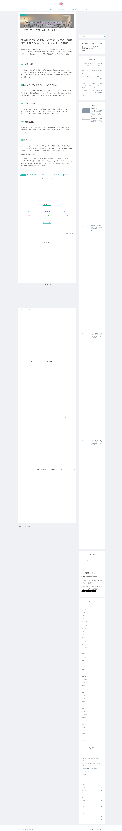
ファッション (92, 794)
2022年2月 (84, 666)
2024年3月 (84, 644)
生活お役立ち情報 (92, 790)
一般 (92, 778)
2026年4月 (84, 606)
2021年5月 (84, 695)
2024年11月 (84, 625)
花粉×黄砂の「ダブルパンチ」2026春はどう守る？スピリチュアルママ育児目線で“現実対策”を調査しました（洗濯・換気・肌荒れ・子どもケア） (92, 93)
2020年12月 (84, 711)
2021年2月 (84, 705)
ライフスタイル (92, 752)
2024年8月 (84, 634)
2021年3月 (84, 701)
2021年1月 (84, 708)
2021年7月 (84, 689)
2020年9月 (84, 721)
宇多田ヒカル (46, 174)
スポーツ (92, 787)
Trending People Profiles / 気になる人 (92, 768)
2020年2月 (84, 737)
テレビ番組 (92, 816)
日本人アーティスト (59, 174)
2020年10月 (84, 717)
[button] (104, 36)
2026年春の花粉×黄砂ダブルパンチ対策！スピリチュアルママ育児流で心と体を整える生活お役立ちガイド (92, 78)
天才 (40, 174)
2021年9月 (84, 682)
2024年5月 (84, 641)
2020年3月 (84, 733)
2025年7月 (84, 615)
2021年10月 (84, 679)
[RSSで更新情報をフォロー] (60, 228)
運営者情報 (37, 829)
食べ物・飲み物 (92, 800)
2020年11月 (84, 714)
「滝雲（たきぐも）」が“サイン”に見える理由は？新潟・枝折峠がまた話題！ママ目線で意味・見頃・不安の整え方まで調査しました (92, 85)
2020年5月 (84, 727)
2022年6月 (84, 653)
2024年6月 (84, 637)
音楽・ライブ (92, 813)
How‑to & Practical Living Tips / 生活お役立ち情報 (92, 759)
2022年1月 (84, 669)
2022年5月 (84, 657)
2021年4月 (84, 698)
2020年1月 (84, 740)
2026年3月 (84, 609)
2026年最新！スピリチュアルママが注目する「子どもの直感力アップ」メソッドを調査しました (92, 65)
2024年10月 (84, 628)
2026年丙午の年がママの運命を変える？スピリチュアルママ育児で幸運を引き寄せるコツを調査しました (92, 72)
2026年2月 (84, 612)
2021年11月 (84, 676)
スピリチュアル (92, 755)
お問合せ (31, 829)
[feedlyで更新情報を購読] (33, 228)
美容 (92, 797)
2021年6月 (84, 692)
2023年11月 (84, 647)
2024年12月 (84, 622)
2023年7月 (84, 650)
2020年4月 (84, 730)
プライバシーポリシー (23, 829)
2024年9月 (84, 631)
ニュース (92, 781)
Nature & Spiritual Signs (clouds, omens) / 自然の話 (92, 764)
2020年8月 (84, 724)
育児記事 (92, 819)
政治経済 (92, 784)
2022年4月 (84, 660)
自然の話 (92, 806)
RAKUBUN (23, 174)
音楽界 (52, 174)
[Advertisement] (47, 190)
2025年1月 (84, 618)
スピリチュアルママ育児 (92, 771)
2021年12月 (84, 673)
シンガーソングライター (32, 174)
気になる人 (92, 803)
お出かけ (92, 809)
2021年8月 (84, 685)
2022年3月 (84, 663)
